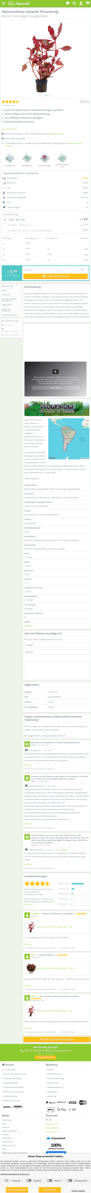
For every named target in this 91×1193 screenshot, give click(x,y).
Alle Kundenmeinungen (58, 1039)
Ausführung (10, 214)
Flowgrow (28, 626)
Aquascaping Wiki (9, 1131)
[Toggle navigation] (3, 3)
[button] (81, 3)
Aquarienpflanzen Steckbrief (20, 173)
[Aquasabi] (19, 3)
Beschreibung (7, 286)
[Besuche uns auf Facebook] (47, 1120)
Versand (15, 276)
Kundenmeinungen (10, 315)
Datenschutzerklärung (10, 1174)
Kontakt (5, 1134)
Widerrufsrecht (8, 1145)
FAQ (4, 1123)
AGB (4, 1149)
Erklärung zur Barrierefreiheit (14, 1153)
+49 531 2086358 (12, 335)
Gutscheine (7, 1120)
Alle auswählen (17, 1189)
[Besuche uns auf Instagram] (50, 1120)
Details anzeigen (78, 1191)
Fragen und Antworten (6, 310)
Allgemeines (7, 305)
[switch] (7, 1180)
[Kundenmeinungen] (10, 101)
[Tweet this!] (84, 101)
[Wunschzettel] (67, 3)
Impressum (7, 1138)
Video (4, 290)
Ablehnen (50, 1189)
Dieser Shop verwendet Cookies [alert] (45, 1156)
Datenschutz (7, 1142)
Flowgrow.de (51, 1132)
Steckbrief (6, 294)
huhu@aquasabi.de (10, 331)
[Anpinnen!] (88, 101)
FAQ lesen (9, 325)
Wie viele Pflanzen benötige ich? (9, 300)
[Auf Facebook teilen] (81, 101)
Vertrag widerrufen (46, 1057)
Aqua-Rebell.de (52, 1128)
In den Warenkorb (57, 276)
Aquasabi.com (52, 1124)
